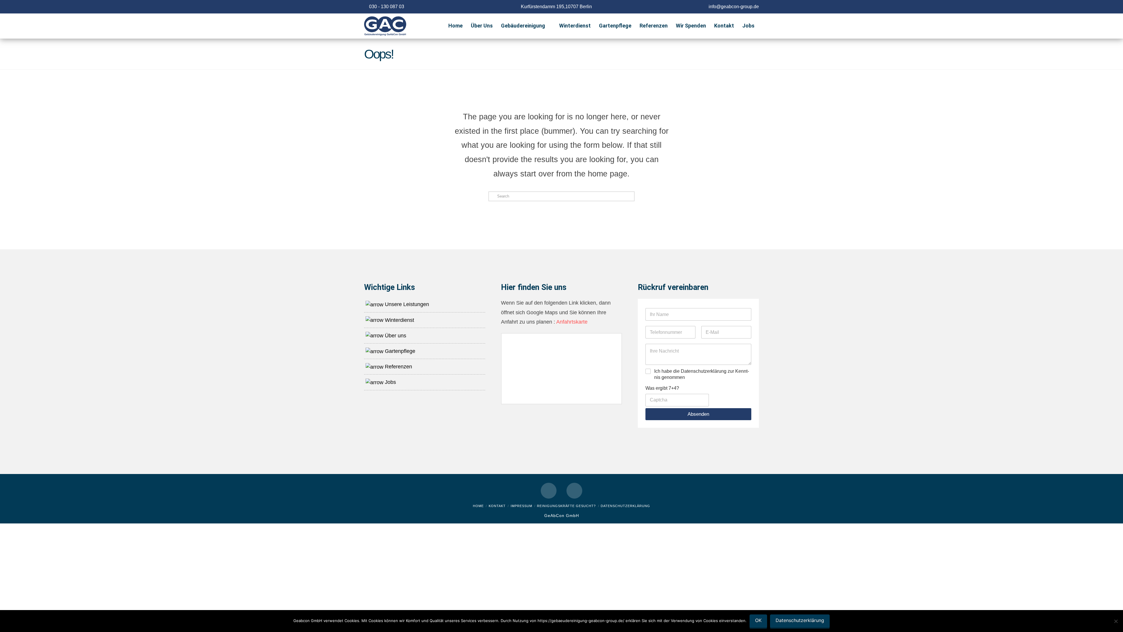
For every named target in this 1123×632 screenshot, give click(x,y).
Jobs (389, 382)
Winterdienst (398, 320)
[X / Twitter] (574, 491)
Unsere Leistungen (406, 304)
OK (758, 620)
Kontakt (497, 506)
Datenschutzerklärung (625, 506)
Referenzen (397, 367)
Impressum (521, 506)
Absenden (698, 414)
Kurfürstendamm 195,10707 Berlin (556, 6)
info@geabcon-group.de (734, 6)
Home (478, 506)
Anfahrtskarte (571, 322)
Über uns (394, 336)
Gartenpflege (399, 351)
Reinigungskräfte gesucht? (566, 506)
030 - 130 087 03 (386, 6)
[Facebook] (549, 491)
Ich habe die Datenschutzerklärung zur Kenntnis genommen (701, 374)
